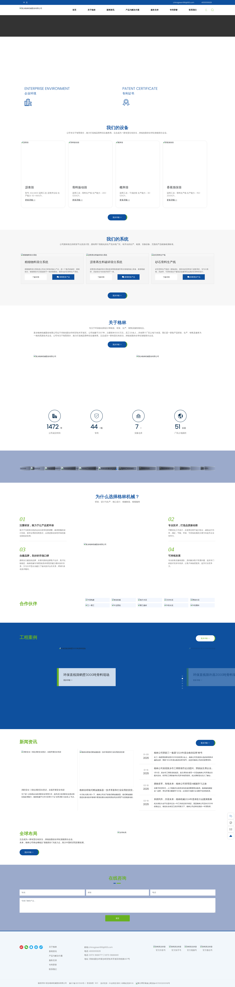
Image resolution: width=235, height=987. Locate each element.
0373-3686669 (111, 955)
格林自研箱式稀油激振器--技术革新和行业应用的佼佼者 (106, 790)
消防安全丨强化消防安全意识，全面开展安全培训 (43, 789)
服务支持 (155, 9)
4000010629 (206, 2)
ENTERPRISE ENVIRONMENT (47, 88)
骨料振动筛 (79, 187)
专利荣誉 (174, 9)
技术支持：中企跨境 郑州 (110, 983)
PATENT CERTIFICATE (140, 88)
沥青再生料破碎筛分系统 (106, 262)
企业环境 (30, 93)
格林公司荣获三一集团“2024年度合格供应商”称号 (178, 752)
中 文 (25, 2)
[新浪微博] (21, 947)
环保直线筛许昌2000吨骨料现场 (86, 675)
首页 (74, 9)
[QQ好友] (31, 947)
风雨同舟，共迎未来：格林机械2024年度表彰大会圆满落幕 (183, 799)
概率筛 (124, 187)
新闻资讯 (110, 9)
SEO (96, 983)
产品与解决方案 (132, 9)
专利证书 (128, 93)
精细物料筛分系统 (36, 262)
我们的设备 (117, 127)
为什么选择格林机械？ (117, 496)
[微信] (26, 947)
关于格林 (91, 9)
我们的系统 (117, 239)
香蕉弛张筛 (174, 187)
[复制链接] (41, 947)
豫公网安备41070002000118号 (158, 983)
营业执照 (90, 983)
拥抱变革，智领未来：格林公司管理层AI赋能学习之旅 (180, 783)
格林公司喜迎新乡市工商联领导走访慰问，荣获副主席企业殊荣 (182, 768)
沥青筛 (29, 187)
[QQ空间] (36, 947)
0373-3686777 (96, 955)
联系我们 (193, 9)
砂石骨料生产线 (165, 262)
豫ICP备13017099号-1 (77, 983)
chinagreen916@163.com (183, 2)
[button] (112, 469)
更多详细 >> (30, 200)
